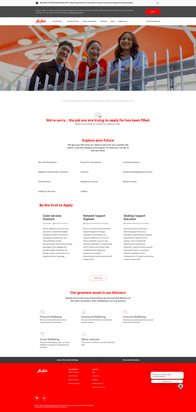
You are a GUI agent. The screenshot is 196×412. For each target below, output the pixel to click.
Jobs (93, 372)
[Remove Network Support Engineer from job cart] (84, 267)
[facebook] (37, 398)
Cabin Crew (122, 21)
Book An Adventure (74, 383)
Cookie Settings (73, 13)
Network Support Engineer (94, 217)
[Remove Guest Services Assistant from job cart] (44, 267)
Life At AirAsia (72, 376)
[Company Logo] (41, 21)
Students (103, 21)
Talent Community (89, 21)
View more (98, 278)
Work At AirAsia (73, 372)
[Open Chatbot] (180, 386)
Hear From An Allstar (98, 387)
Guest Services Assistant (52, 217)
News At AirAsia (73, 380)
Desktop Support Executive (134, 217)
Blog (112, 21)
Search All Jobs (73, 21)
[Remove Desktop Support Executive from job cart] (125, 267)
